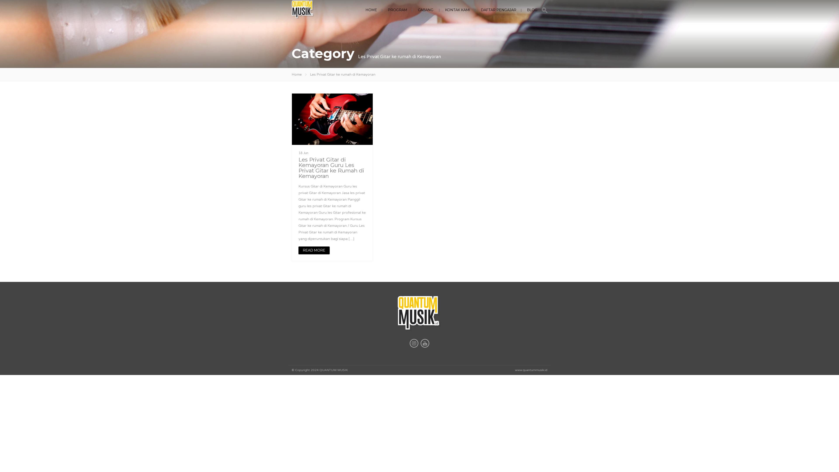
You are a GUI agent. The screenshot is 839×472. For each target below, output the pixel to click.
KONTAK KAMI (457, 10)
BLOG (532, 10)
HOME (371, 10)
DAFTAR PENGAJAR (498, 10)
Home (297, 74)
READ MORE (314, 250)
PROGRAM (397, 10)
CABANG (425, 10)
